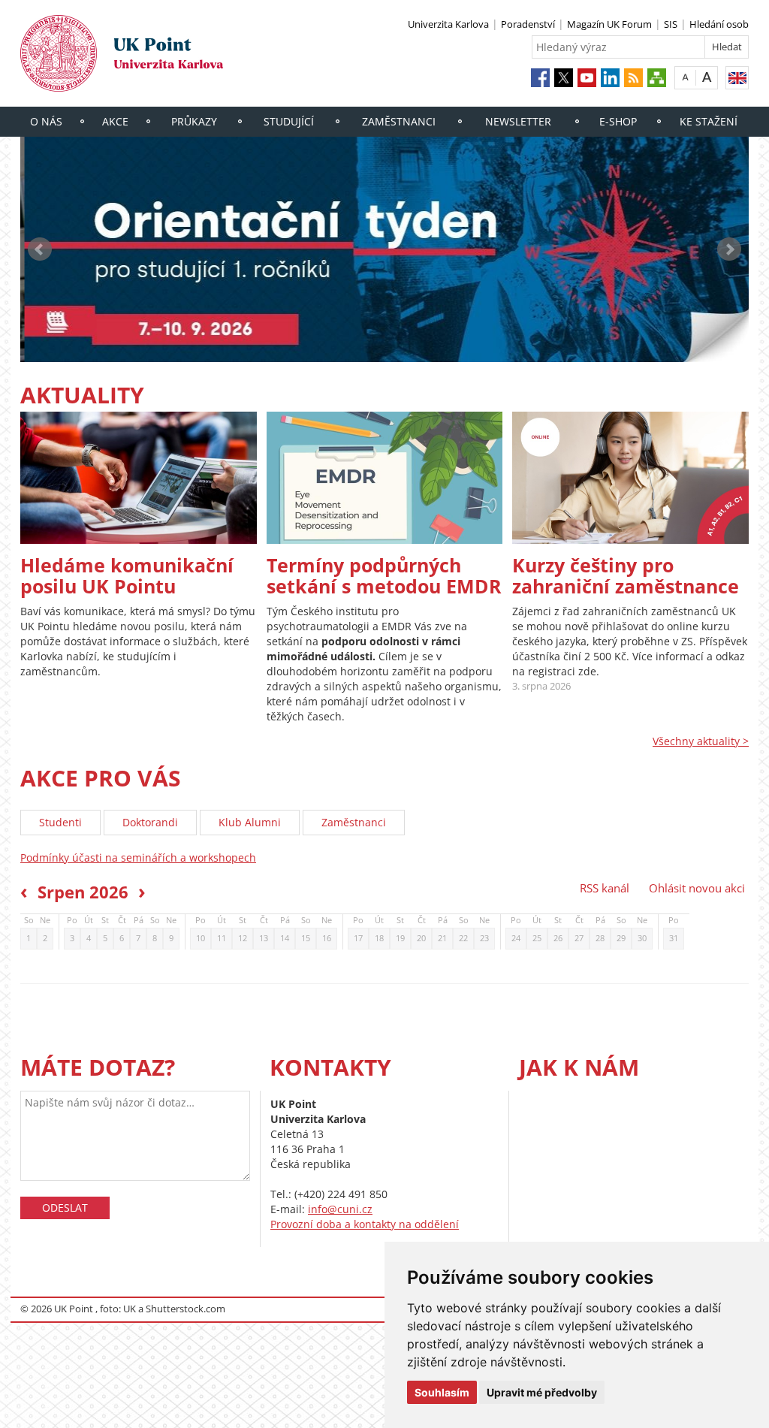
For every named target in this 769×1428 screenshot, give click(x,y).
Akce (115, 121)
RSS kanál (604, 887)
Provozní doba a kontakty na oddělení (364, 1224)
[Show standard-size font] (685, 77)
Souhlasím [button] (442, 1392)
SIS (670, 24)
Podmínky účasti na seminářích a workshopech (138, 857)
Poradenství (528, 24)
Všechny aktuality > (701, 741)
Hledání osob (719, 24)
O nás (46, 121)
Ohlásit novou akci (697, 887)
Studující (289, 121)
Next (729, 249)
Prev (40, 249)
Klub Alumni (250, 822)
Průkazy (194, 121)
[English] (737, 77)
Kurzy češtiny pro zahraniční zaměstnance (625, 575)
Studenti (60, 822)
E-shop (618, 121)
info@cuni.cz (340, 1209)
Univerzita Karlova (448, 24)
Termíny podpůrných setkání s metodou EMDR (384, 575)
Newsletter (518, 121)
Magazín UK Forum (609, 24)
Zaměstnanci (399, 121)
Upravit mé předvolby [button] (542, 1392)
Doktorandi (150, 822)
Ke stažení (708, 121)
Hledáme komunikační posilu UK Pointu (127, 575)
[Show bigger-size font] (707, 77)
